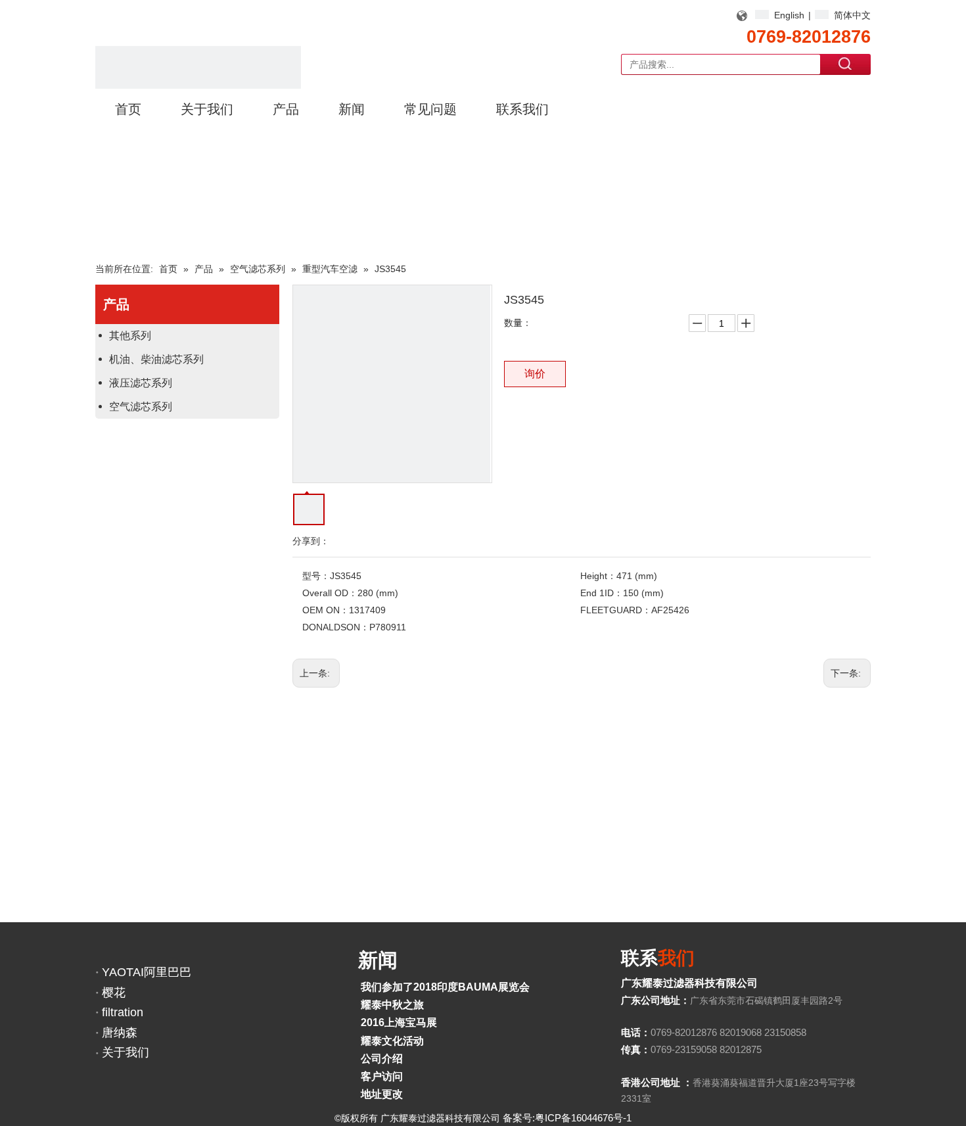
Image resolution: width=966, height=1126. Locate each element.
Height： (598, 576)
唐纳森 (119, 1032)
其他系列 (130, 335)
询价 (534, 373)
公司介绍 (382, 1058)
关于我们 (125, 1052)
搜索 (846, 64)
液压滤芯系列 (140, 382)
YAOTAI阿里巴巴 (146, 972)
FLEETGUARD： (615, 610)
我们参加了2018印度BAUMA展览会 (445, 987)
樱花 (114, 992)
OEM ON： (325, 610)
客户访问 (382, 1076)
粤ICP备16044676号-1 (583, 1117)
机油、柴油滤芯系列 (156, 359)
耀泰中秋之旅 (392, 1004)
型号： (316, 576)
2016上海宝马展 (399, 1022)
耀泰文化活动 (392, 1040)
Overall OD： (329, 593)
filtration (122, 1012)
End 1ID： (601, 593)
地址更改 (382, 1094)
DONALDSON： (335, 627)
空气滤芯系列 (140, 406)
